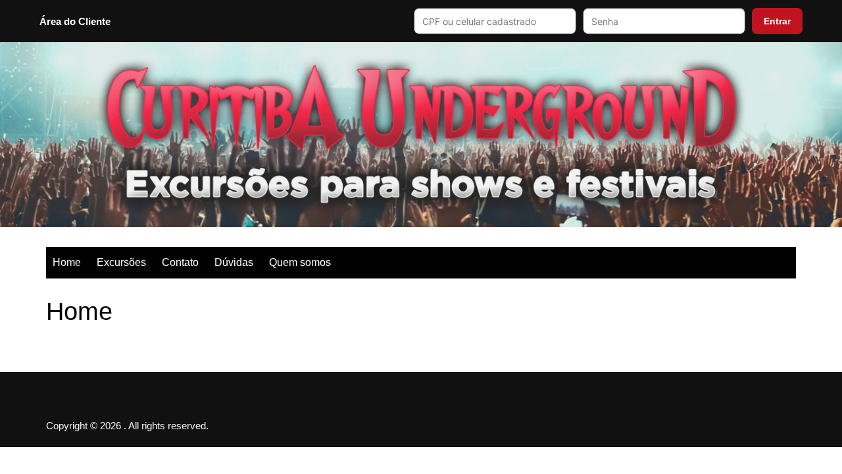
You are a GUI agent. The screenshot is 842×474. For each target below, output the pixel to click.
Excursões (121, 262)
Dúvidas (233, 262)
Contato (180, 262)
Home (67, 262)
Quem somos (300, 262)
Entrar (777, 21)
